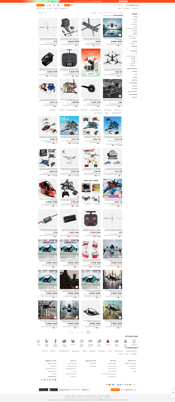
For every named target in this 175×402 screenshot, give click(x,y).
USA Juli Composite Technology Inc (92, 44)
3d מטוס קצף (92, 351)
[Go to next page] (69, 332)
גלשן (126, 354)
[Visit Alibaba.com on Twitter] (50, 379)
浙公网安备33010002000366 (109, 399)
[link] (173, 389)
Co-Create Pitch (132, 366)
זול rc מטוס (44, 351)
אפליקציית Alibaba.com (64, 389)
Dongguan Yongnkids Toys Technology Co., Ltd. (69, 174)
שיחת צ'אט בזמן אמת (71, 366)
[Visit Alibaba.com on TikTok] (42, 379)
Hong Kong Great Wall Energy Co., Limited (70, 44)
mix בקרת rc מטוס (118, 351)
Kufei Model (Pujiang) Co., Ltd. (116, 204)
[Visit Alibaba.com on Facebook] (55, 379)
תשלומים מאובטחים (112, 363)
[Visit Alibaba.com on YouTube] (44, 379)
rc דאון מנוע (53, 351)
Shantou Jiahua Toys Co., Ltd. (73, 142)
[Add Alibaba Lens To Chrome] (115, 389)
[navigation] (131, 172)
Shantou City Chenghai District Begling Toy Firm (112, 174)
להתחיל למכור (53, 366)
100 (72, 332)
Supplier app (84, 389)
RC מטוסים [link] (93, 12)
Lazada (87, 395)
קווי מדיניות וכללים (112, 376)
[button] (72, 5)
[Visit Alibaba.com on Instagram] (47, 379)
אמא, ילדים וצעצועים (113, 12)
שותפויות (54, 373)
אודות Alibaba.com (132, 360)
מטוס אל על (133, 354)
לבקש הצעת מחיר (92, 366)
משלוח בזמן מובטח (112, 368)
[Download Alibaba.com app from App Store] (54, 389)
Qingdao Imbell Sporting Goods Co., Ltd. (113, 105)
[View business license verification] (99, 400)
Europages (107, 395)
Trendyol (102, 395)
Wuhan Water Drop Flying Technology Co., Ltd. (47, 44)
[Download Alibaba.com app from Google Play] (43, 389)
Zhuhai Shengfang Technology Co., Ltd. (70, 105)
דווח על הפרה (73, 376)
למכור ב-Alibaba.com (52, 363)
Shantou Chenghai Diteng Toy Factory (92, 174)
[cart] (54, 5)
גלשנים (120, 354)
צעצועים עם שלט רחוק (102, 12)
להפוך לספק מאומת (52, 371)
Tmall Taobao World (81, 395)
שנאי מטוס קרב (101, 351)
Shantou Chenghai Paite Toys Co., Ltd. (114, 143)
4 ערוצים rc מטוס (75, 351)
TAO (98, 395)
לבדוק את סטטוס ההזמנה (51, 368)
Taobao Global (93, 395)
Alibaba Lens (128, 389)
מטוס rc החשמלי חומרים (63, 351)
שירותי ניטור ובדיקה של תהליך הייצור (108, 373)
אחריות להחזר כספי (112, 366)
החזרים (74, 371)
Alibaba (121, 12)
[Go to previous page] (91, 332)
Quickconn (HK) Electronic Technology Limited (112, 74)
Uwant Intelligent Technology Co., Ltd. (114, 44)
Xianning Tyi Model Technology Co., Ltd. (92, 105)
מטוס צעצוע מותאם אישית (131, 351)
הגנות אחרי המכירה (112, 371)
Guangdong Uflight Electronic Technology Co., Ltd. (47, 74)
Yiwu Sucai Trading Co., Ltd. (94, 142)
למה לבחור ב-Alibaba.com (130, 363)
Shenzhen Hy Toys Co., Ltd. (51, 142)
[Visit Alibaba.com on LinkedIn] (52, 379)
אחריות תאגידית (132, 368)
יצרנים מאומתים (92, 363)
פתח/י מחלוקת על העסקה (71, 368)
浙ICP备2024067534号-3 (122, 399)
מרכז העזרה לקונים (72, 363)
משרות (134, 371)
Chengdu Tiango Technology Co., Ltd (71, 74)
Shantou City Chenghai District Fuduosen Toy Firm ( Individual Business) (69, 204)
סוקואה (84, 351)
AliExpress (68, 395)
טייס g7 (109, 351)
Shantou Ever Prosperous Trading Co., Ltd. (48, 174)
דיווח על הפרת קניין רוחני (71, 373)
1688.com (73, 395)
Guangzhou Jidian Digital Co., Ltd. (50, 105)
